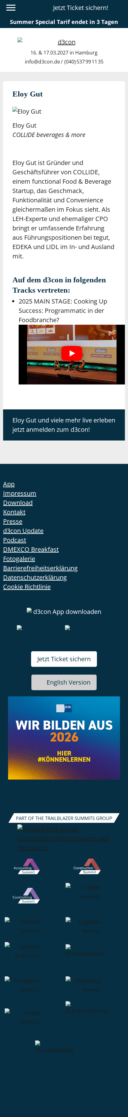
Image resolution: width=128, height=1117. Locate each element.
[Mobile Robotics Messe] (33, 959)
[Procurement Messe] (94, 959)
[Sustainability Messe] (64, 1055)
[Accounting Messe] (33, 871)
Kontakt (14, 512)
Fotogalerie (19, 558)
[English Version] (119, 8)
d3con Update (23, 530)
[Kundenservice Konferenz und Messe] (94, 1020)
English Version (68, 682)
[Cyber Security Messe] (94, 900)
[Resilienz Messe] (94, 988)
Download (18, 502)
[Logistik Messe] (94, 929)
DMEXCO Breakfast (31, 549)
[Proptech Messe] (33, 988)
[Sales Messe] (33, 1020)
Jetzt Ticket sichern (64, 659)
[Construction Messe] (94, 871)
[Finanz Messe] (33, 929)
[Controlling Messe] (33, 900)
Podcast (14, 540)
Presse (12, 521)
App (9, 484)
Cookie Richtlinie (27, 586)
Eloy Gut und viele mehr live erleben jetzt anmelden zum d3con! (63, 425)
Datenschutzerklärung (35, 577)
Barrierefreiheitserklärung (40, 568)
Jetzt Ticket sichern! (80, 7)
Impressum (19, 493)
